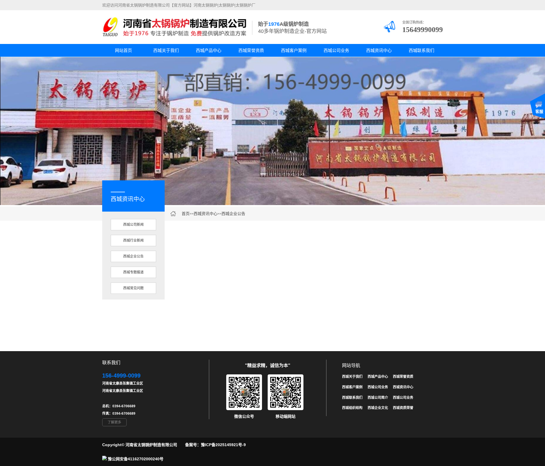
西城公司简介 (378, 398)
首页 (186, 213)
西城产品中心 (208, 50)
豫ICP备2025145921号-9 (223, 444)
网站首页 (123, 50)
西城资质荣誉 (403, 408)
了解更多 (114, 422)
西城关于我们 (166, 50)
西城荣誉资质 (251, 50)
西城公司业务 (336, 50)
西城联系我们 (421, 50)
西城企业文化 (378, 408)
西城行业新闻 (133, 241)
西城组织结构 (352, 408)
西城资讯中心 (379, 50)
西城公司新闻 (133, 225)
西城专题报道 (133, 272)
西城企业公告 (233, 213)
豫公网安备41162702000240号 (136, 459)
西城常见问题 (133, 288)
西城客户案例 (294, 50)
